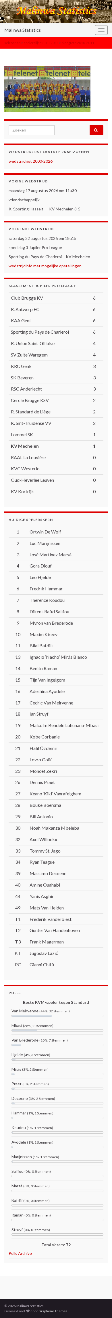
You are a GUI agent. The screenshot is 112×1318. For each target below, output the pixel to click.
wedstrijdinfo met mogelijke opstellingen (45, 265)
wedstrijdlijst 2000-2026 (31, 161)
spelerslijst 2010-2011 (41, 43)
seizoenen (12, 43)
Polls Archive (20, 1253)
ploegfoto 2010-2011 (78, 43)
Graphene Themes (52, 1311)
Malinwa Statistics (22, 30)
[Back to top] (99, 1305)
